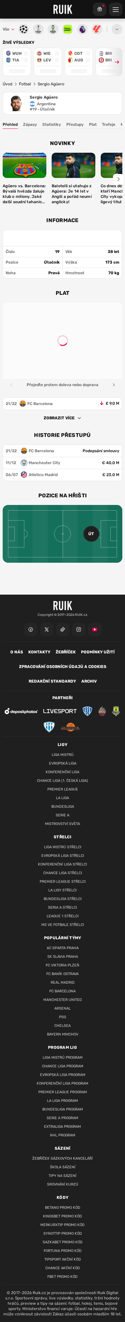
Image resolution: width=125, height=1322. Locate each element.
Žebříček (66, 652)
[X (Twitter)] (46, 629)
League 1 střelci (63, 916)
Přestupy (75, 124)
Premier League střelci (63, 881)
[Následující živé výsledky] (114, 62)
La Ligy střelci (62, 890)
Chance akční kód (62, 1268)
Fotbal (25, 84)
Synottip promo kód (62, 1233)
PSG (62, 1017)
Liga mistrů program (63, 1057)
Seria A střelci (62, 907)
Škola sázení (62, 1167)
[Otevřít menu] (117, 29)
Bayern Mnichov (62, 1034)
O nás (16, 652)
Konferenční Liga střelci (62, 864)
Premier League (62, 789)
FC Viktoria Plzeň (62, 965)
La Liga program (62, 1101)
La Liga (62, 798)
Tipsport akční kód (62, 1259)
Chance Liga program (62, 1066)
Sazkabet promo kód (63, 1242)
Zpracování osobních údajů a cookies (62, 666)
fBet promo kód (62, 1277)
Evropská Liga (62, 763)
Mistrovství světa (62, 824)
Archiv (89, 681)
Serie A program (62, 1118)
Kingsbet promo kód (62, 1216)
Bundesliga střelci (63, 899)
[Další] (113, 384)
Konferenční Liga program (62, 1083)
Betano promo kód (62, 1207)
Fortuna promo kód (63, 1251)
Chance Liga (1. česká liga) (62, 781)
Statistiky (51, 124)
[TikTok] (62, 629)
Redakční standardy (52, 681)
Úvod (7, 84)
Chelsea (62, 1026)
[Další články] (118, 179)
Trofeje (108, 124)
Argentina (46, 104)
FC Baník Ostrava (62, 974)
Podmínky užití (98, 652)
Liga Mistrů (63, 755)
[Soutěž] (99, 9)
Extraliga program (62, 1126)
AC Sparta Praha (63, 948)
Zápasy (30, 124)
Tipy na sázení (62, 1176)
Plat (93, 124)
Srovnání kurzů (62, 1184)
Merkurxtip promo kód (62, 1225)
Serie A (62, 815)
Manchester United (62, 1000)
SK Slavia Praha (62, 956)
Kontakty (39, 652)
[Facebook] (30, 629)
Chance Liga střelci (62, 873)
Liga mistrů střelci (62, 847)
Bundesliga (62, 806)
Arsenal (62, 1008)
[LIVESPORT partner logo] (60, 711)
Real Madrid (63, 982)
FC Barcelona (62, 991)
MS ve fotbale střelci (62, 925)
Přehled (10, 124)
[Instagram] (78, 629)
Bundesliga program (62, 1109)
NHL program (62, 1135)
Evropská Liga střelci (62, 856)
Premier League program (62, 1092)
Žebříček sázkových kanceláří (62, 1158)
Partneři (62, 698)
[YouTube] (94, 629)
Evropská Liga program (62, 1075)
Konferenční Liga (62, 772)
